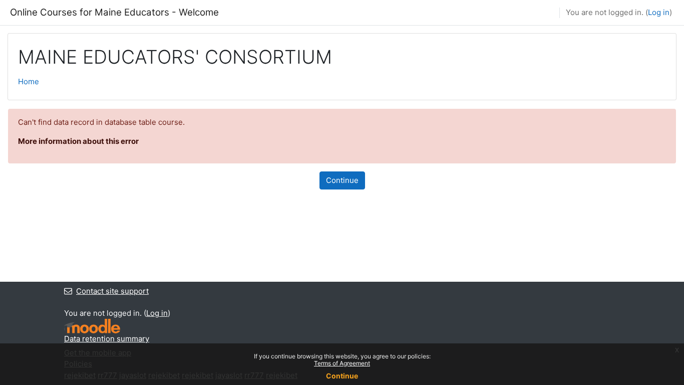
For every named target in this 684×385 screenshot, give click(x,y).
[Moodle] (92, 326)
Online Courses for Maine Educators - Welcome (114, 12)
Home (28, 81)
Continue (342, 180)
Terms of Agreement (342, 363)
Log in (658, 12)
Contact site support (112, 291)
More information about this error (78, 141)
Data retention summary (106, 338)
